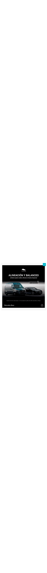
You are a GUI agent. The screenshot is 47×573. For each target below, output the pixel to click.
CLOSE (44, 264)
